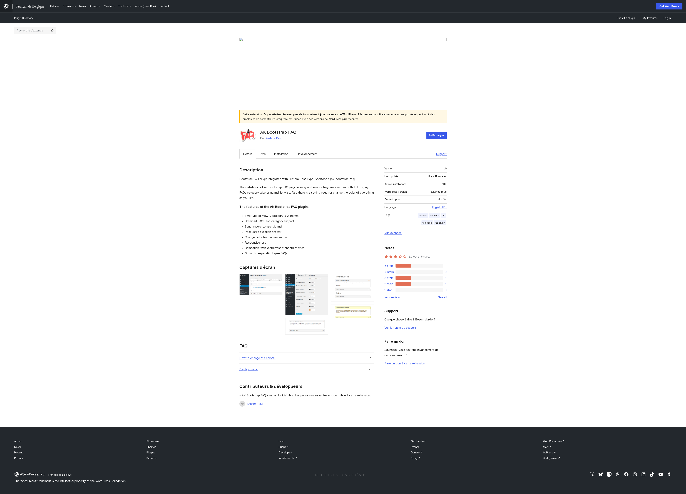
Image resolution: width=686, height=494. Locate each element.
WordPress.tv (288, 458)
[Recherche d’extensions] (52, 30)
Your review (392, 297)
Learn (282, 441)
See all (442, 297)
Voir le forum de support (400, 327)
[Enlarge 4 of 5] (369, 278)
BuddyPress (551, 458)
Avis (263, 154)
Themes (151, 446)
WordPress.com (554, 441)
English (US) (439, 207)
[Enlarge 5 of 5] (369, 309)
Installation (281, 154)
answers (434, 215)
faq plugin (440, 222)
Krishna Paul (273, 138)
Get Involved (418, 441)
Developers (286, 452)
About (17, 441)
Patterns (151, 458)
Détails (247, 154)
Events (415, 446)
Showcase (152, 441)
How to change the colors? (257, 358)
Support (441, 154)
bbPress (549, 452)
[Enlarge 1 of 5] (277, 278)
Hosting (18, 452)
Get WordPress (669, 6)
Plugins (150, 452)
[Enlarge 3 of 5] (323, 323)
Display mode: (248, 369)
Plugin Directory (23, 17)
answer (423, 215)
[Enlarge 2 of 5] (323, 278)
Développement (307, 154)
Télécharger (436, 135)
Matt (547, 446)
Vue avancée (393, 233)
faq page (427, 222)
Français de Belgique (60, 474)
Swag (416, 458)
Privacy (18, 458)
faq (443, 215)
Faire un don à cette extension (404, 363)
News (17, 446)
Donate (417, 452)
